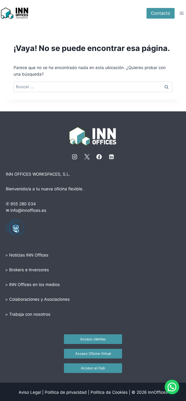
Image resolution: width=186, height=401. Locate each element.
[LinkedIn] (111, 156)
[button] (172, 387)
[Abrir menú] (181, 13)
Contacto (160, 13)
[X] (87, 156)
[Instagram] (74, 156)
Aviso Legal (30, 392)
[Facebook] (99, 156)
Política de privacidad (66, 392)
